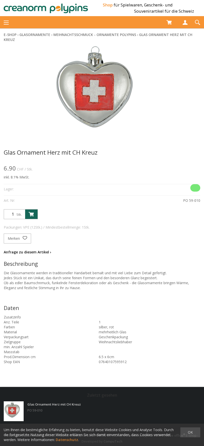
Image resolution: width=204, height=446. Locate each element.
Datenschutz (67, 439)
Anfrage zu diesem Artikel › (27, 252)
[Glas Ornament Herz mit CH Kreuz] (14, 411)
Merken (14, 238)
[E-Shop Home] (46, 8)
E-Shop (10, 34)
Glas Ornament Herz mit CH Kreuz (54, 404)
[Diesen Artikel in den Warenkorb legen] (31, 214)
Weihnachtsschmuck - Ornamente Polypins (94, 34)
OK (190, 432)
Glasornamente (34, 34)
